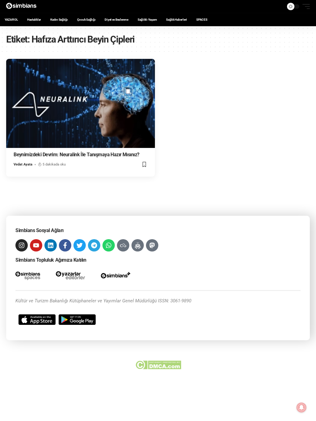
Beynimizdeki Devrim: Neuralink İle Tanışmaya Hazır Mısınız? (76, 154)
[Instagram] (21, 245)
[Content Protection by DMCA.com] (158, 365)
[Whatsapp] (108, 245)
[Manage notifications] (301, 407)
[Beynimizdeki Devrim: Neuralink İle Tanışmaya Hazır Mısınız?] (80, 103)
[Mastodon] (152, 245)
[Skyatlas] (123, 245)
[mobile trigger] (304, 6)
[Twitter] (79, 245)
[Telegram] (94, 245)
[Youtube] (36, 245)
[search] (277, 6)
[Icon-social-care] (137, 245)
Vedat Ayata (23, 164)
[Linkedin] (50, 245)
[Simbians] (23, 6)
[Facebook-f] (65, 245)
